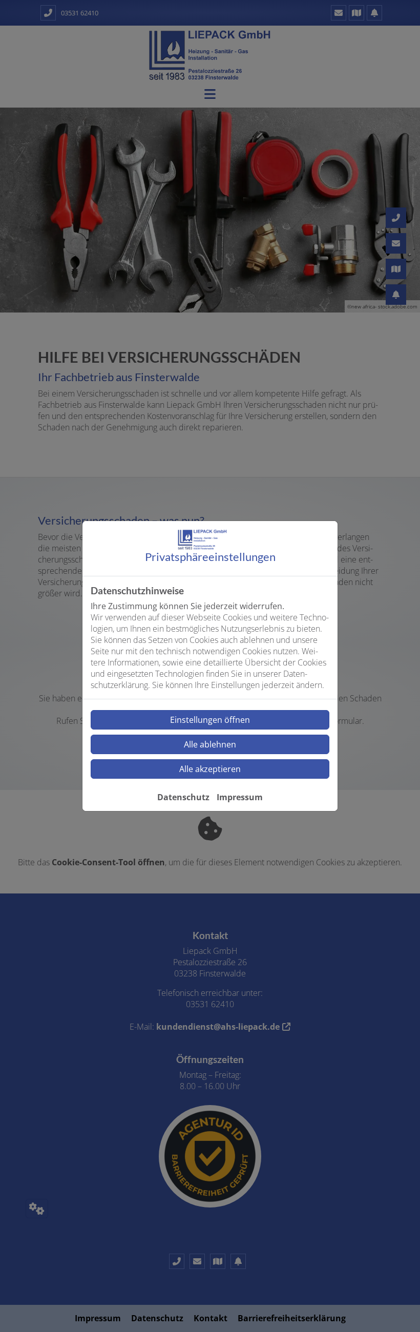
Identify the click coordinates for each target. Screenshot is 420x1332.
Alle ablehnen (210, 744)
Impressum (240, 797)
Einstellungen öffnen (210, 719)
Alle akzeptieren (210, 769)
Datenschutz (183, 797)
